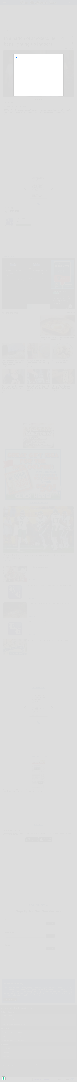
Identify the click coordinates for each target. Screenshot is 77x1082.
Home (16, 57)
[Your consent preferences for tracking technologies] (3, 1078)
